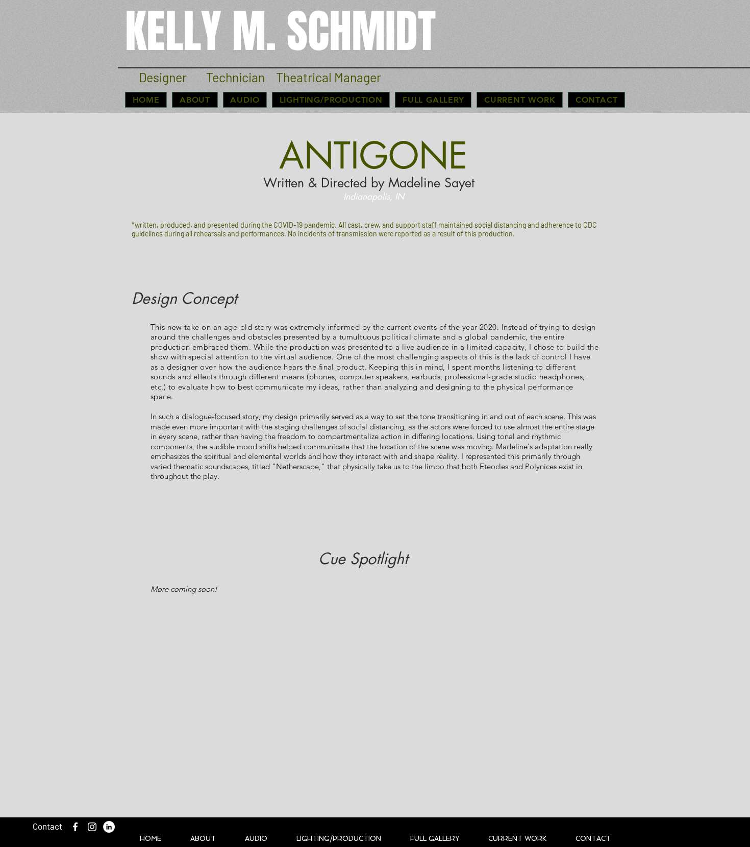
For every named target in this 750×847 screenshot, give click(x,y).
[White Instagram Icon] (92, 827)
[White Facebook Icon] (75, 827)
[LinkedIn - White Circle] (109, 827)
